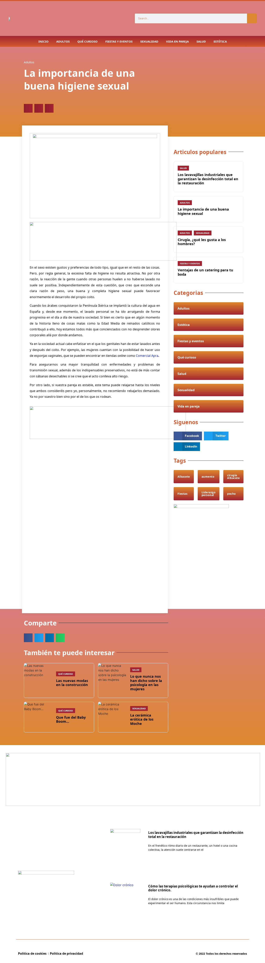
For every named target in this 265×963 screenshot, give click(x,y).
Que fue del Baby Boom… (71, 719)
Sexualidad (149, 41)
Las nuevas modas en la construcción (72, 682)
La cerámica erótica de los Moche (141, 719)
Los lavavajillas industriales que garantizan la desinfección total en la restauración (208, 178)
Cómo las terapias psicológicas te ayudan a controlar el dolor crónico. (193, 888)
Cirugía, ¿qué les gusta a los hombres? (202, 241)
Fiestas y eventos (118, 41)
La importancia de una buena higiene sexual (203, 211)
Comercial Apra (147, 356)
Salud (201, 41)
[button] (28, 108)
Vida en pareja (177, 41)
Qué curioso (87, 41)
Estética (220, 41)
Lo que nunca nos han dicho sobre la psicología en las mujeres (146, 682)
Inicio (43, 41)
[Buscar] (252, 18)
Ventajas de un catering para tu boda (205, 272)
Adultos (63, 41)
